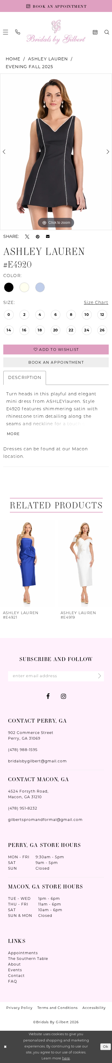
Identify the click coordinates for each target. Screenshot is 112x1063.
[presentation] (27, 563)
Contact (16, 975)
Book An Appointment (56, 362)
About (14, 964)
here (66, 1058)
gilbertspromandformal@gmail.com (45, 819)
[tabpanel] (56, 152)
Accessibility (94, 1008)
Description (24, 378)
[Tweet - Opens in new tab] (27, 236)
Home (13, 59)
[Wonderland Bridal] (56, 32)
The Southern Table (28, 958)
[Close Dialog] (5, 1047)
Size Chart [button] (96, 303)
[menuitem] (18, 32)
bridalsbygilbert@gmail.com (37, 761)
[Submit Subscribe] (98, 676)
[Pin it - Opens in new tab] (38, 236)
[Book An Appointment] (95, 32)
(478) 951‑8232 (22, 808)
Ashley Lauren (48, 59)
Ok (106, 1047)
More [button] (13, 434)
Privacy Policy (19, 1008)
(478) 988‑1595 (23, 749)
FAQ (12, 981)
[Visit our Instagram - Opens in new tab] (63, 696)
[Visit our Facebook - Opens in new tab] (48, 696)
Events (15, 970)
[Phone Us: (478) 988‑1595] (18, 32)
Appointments (23, 953)
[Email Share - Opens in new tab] (48, 236)
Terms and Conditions (57, 1008)
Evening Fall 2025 (29, 66)
